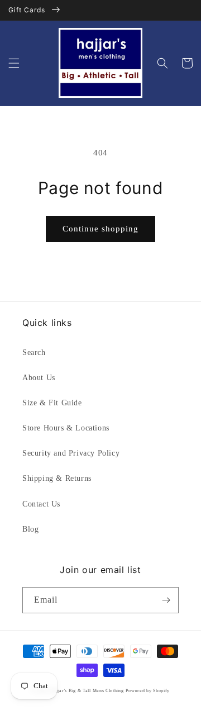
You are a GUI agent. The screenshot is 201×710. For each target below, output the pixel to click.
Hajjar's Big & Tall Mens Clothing (87, 690)
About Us (38, 377)
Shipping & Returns (57, 478)
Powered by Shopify (148, 690)
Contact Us (41, 504)
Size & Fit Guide (52, 403)
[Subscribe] (166, 600)
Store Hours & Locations (65, 428)
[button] (14, 63)
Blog (30, 529)
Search (34, 352)
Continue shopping (100, 228)
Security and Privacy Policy (70, 453)
